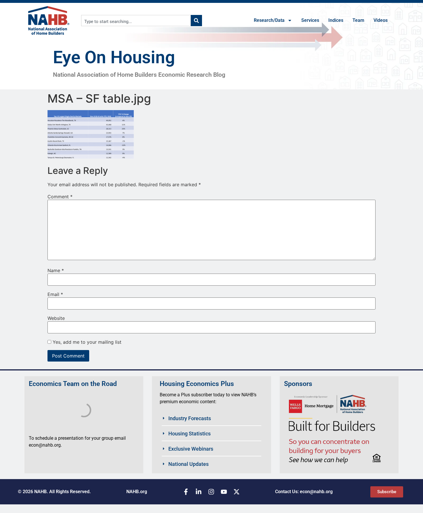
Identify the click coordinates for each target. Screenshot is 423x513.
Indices (335, 20)
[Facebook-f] (186, 492)
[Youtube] (224, 492)
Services (310, 20)
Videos (381, 20)
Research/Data (269, 20)
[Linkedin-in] (198, 492)
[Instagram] (211, 492)
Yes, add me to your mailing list (86, 342)
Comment (60, 196)
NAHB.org (136, 491)
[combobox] (136, 20)
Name (55, 270)
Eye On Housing (114, 57)
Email (55, 294)
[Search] (196, 20)
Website (56, 318)
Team (358, 20)
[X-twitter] (236, 492)
